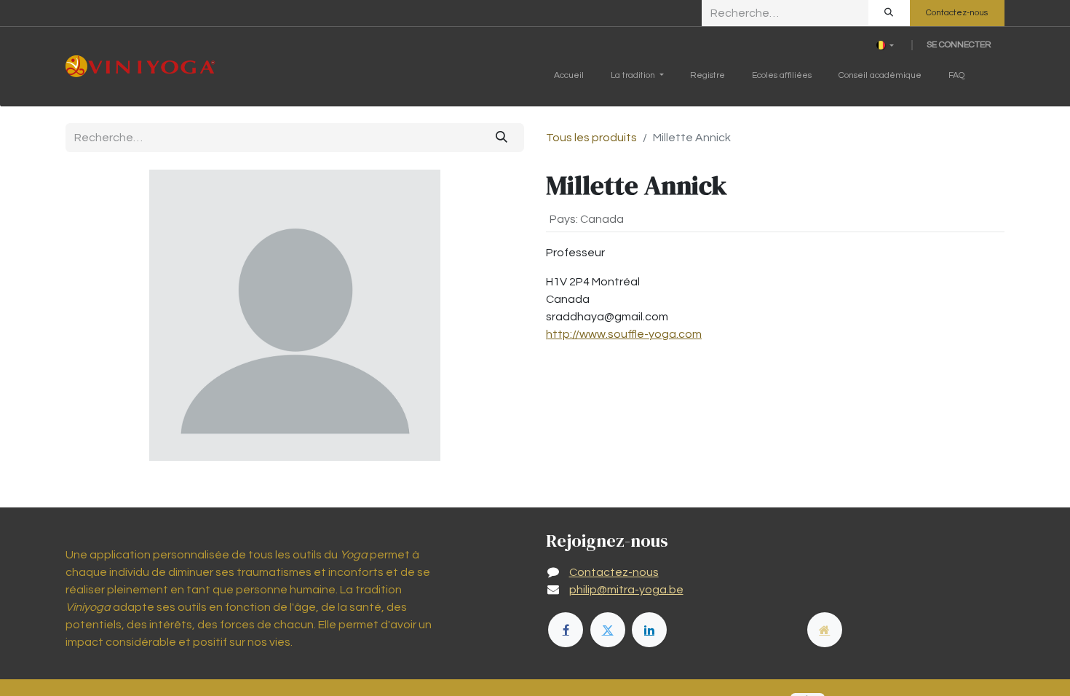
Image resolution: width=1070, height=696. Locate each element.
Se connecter (959, 45)
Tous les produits (591, 137)
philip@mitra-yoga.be (626, 590)
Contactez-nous (957, 12)
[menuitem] (569, 79)
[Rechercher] (889, 13)
